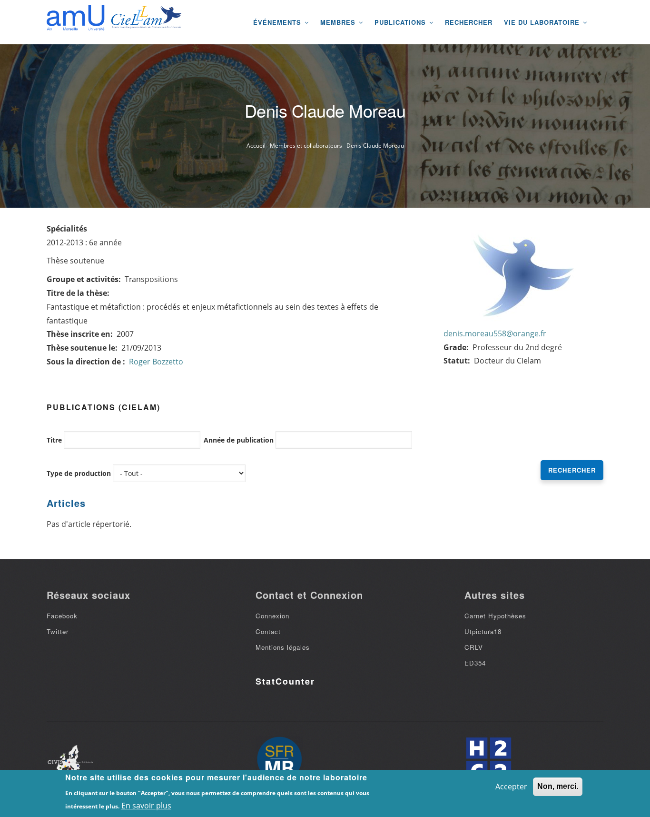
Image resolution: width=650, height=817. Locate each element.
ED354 (475, 662)
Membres (339, 22)
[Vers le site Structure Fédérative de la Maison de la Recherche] (279, 760)
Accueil (256, 145)
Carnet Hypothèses (495, 615)
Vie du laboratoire (543, 22)
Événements (278, 22)
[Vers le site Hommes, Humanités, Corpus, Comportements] (488, 760)
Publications (401, 22)
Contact (268, 631)
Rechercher (468, 22)
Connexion (272, 615)
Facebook (62, 615)
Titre (54, 439)
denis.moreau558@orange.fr (494, 333)
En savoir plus (146, 805)
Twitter (58, 631)
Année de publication (239, 439)
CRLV (473, 647)
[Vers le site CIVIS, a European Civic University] (70, 759)
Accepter (511, 786)
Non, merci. (557, 786)
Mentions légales (283, 647)
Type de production (79, 473)
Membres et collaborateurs (306, 145)
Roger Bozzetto (156, 361)
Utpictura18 (483, 631)
